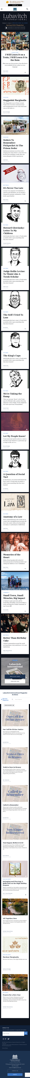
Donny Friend (6, 408)
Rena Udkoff (5, 71)
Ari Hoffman (5, 488)
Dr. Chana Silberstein (8, 893)
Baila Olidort (5, 199)
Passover (5, 97)
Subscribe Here (15, 681)
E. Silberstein (6, 780)
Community (6, 592)
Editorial (6, 185)
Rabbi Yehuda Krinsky (7, 650)
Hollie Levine (5, 286)
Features (5, 224)
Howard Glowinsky (7, 243)
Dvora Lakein (5, 609)
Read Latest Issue (15, 676)
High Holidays (7, 879)
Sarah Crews (5, 365)
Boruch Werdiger (6, 111)
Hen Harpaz (5, 327)
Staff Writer (5, 159)
